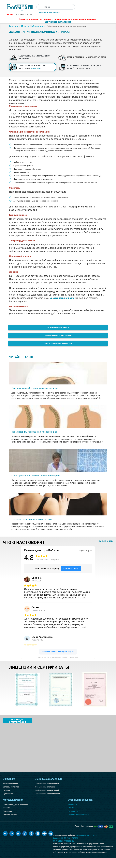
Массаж (6, 808)
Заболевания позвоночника (47, 783)
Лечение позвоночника (58, 328)
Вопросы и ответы (11, 787)
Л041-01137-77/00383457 (63, 841)
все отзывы (106, 541)
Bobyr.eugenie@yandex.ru (58, 22)
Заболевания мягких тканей (47, 790)
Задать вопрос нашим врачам (58, 343)
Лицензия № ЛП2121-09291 (87, 835)
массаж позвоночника (62, 298)
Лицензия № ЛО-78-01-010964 (65, 838)
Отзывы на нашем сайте (78, 815)
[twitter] (18, 833)
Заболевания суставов (45, 787)
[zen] (44, 833)
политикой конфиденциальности (90, 844)
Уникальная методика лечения (58, 335)
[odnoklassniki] (31, 833)
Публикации (8, 794)
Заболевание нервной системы (48, 794)
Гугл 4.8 (71, 808)
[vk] (5, 833)
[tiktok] (24, 833)
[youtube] (11, 833)
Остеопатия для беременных (15, 804)
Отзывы (6, 790)
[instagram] (37, 833)
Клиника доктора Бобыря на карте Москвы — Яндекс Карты (58, 657)
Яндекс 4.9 (72, 804)
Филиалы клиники (10, 783)
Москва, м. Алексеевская (49, 13)
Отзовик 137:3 (74, 811)
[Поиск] (39, 7)
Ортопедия (7, 811)
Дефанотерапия (10, 815)
